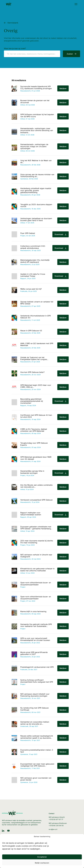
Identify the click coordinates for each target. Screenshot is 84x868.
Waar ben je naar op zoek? (15, 48)
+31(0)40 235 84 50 (56, 825)
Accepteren (42, 857)
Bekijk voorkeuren (42, 863)
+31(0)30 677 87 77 (56, 819)
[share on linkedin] (3, 830)
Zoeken (70, 54)
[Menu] (76, 4)
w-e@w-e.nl (53, 829)
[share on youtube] (8, 830)
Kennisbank (13, 23)
